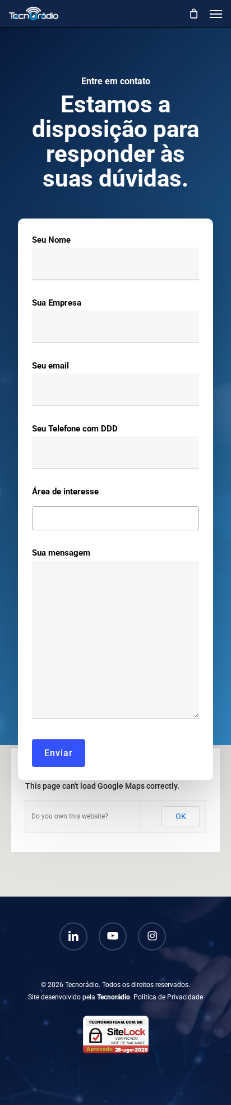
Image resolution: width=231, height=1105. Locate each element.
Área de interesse (65, 491)
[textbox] (38, 517)
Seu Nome (51, 240)
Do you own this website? (69, 816)
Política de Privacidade (168, 997)
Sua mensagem (61, 553)
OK (180, 816)
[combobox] (115, 518)
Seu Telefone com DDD (75, 429)
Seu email (50, 366)
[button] (216, 13)
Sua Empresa (56, 303)
